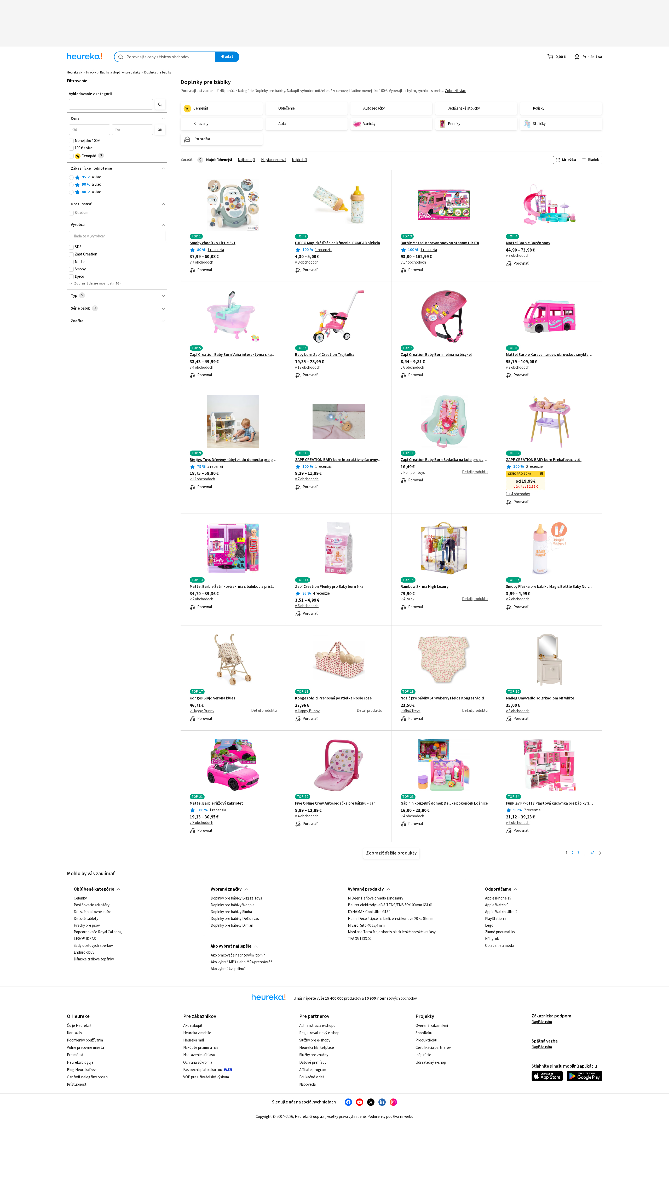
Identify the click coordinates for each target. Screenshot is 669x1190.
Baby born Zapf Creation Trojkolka (324, 354)
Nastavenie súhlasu (199, 1055)
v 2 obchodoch (201, 599)
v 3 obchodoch (517, 367)
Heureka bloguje (80, 1062)
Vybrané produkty (366, 889)
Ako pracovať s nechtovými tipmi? (238, 955)
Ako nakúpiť (193, 1025)
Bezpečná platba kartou (202, 1070)
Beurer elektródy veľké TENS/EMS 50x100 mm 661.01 (390, 905)
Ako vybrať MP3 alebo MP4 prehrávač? (241, 962)
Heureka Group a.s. (310, 1116)
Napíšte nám (542, 1022)
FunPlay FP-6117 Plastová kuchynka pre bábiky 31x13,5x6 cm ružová (549, 803)
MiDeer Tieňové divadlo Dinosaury (375, 898)
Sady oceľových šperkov (93, 945)
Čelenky (80, 898)
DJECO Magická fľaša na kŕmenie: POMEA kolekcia (337, 243)
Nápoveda (307, 1084)
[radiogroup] (117, 184)
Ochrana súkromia (197, 1062)
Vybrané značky (226, 889)
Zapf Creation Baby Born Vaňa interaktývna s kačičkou (233, 354)
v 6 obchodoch (412, 367)
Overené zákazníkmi (432, 1025)
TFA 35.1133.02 (359, 939)
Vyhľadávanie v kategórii (90, 94)
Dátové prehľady (312, 1062)
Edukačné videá (312, 1077)
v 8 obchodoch (307, 262)
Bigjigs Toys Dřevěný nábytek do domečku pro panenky (233, 460)
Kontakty (74, 1033)
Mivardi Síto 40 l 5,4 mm (366, 925)
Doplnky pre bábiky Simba (231, 912)
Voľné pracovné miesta (85, 1047)
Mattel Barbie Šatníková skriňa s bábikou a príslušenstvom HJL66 (233, 586)
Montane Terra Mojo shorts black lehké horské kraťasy (392, 932)
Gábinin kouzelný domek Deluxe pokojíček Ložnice (444, 803)
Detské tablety (86, 918)
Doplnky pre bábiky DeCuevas (235, 918)
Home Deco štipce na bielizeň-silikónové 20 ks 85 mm (390, 918)
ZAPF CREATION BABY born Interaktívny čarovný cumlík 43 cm (338, 460)
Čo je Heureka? (79, 1025)
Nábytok (492, 939)
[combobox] (165, 57)
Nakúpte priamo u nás (200, 1047)
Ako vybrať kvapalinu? (228, 969)
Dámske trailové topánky (94, 959)
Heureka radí (193, 1040)
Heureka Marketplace (316, 1047)
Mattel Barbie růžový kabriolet (216, 803)
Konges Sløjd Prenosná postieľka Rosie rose (333, 698)
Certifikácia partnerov (433, 1047)
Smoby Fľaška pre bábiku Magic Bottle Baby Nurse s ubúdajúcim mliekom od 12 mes (549, 586)
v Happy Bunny (202, 711)
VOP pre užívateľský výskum (206, 1077)
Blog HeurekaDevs (82, 1070)
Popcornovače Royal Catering (98, 932)
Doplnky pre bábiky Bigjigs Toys (236, 898)
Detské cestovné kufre (92, 912)
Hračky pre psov (87, 925)
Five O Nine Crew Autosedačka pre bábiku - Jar (335, 803)
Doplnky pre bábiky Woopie (233, 905)
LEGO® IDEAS (85, 939)
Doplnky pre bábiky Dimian (232, 925)
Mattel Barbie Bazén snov (528, 243)
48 (592, 853)
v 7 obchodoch (201, 262)
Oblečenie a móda (499, 945)
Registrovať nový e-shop (319, 1033)
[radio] (71, 177)
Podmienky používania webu (390, 1116)
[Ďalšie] (600, 853)
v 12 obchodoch (307, 367)
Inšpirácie (423, 1055)
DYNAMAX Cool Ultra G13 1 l (370, 912)
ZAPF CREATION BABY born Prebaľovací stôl (543, 460)
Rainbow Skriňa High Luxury (424, 586)
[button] (111, 104)
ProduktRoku (426, 1040)
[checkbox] (71, 141)
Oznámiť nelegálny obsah (87, 1077)
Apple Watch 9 (496, 905)
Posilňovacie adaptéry (91, 905)
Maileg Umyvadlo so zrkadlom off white (540, 698)
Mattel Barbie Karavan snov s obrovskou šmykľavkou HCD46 (549, 354)
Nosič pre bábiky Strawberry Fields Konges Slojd (442, 698)
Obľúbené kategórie (94, 889)
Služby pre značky (313, 1055)
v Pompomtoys (413, 472)
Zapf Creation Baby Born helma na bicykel (436, 354)
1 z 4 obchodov (518, 494)
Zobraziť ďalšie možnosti (94, 283)
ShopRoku (424, 1033)
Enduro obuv (84, 952)
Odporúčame (498, 889)
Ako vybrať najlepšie (231, 946)
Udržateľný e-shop (431, 1062)
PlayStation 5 (495, 918)
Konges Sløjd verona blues (212, 698)
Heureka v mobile (197, 1033)
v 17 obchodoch (413, 262)
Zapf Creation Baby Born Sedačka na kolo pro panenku (444, 460)
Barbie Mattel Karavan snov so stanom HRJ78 (440, 243)
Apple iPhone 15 (498, 898)
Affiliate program (312, 1070)
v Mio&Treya (410, 711)
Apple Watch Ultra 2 (501, 912)
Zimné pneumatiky (500, 932)
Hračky (91, 72)
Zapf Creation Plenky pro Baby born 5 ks (329, 586)
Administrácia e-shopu (317, 1025)
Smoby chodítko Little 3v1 (212, 243)
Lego (489, 925)
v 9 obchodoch (517, 255)
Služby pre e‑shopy (314, 1040)
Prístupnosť (76, 1084)
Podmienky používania (85, 1040)
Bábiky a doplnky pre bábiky (120, 72)
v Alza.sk (407, 599)
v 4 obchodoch (201, 367)
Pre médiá (75, 1055)
